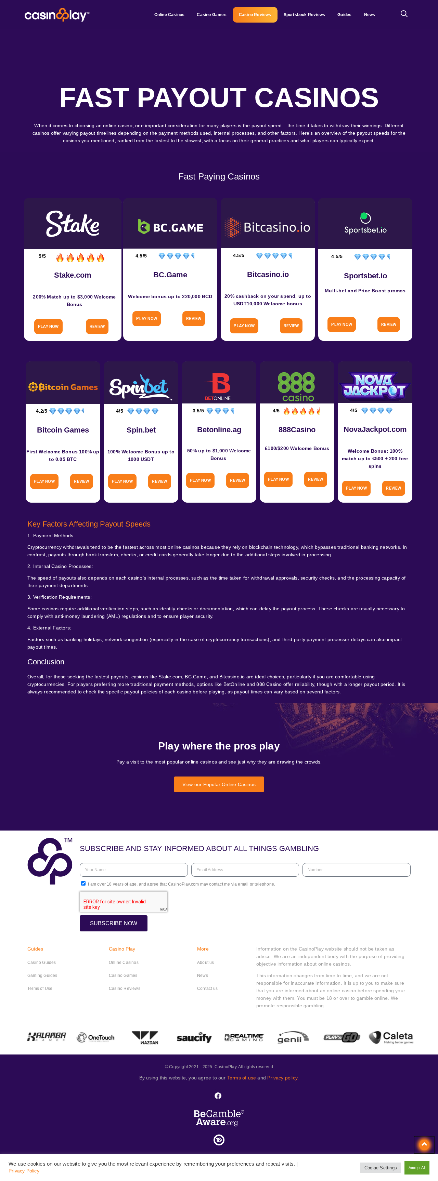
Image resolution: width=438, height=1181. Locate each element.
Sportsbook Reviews (304, 14)
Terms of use (241, 1077)
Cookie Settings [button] (380, 1167)
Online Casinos (169, 14)
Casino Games (211, 14)
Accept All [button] (417, 1168)
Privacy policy (282, 1077)
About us (205, 962)
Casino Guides (41, 962)
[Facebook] (218, 1096)
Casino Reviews (255, 14)
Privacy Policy (24, 1170)
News (369, 14)
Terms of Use (39, 988)
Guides (344, 14)
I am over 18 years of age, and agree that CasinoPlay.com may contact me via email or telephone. (181, 884)
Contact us (207, 988)
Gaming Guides (42, 975)
